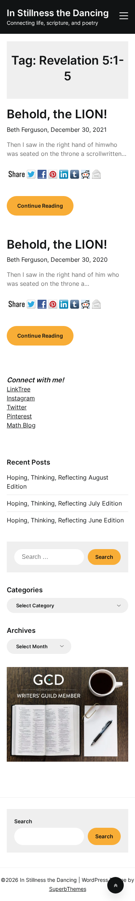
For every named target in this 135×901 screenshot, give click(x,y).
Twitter (17, 407)
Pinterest (19, 416)
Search (23, 821)
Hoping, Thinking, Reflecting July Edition (64, 503)
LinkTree (18, 389)
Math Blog (21, 425)
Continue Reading (40, 205)
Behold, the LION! (57, 114)
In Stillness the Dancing (58, 13)
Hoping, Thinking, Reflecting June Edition (65, 520)
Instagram (21, 398)
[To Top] (115, 885)
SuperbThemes (67, 889)
